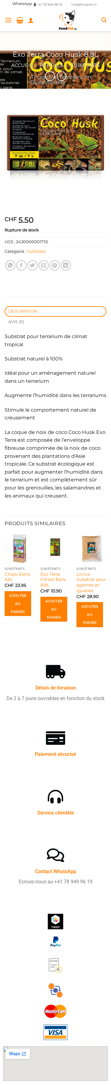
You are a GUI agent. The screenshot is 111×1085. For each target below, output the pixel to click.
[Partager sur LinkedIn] (66, 265)
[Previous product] (61, 76)
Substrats (85, 65)
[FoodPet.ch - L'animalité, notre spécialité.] (68, 20)
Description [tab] (23, 311)
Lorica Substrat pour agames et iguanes (91, 582)
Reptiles (52, 65)
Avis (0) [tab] (16, 321)
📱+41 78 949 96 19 (47, 4)
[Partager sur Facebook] (21, 265)
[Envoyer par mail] (44, 265)
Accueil (22, 65)
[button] (8, 20)
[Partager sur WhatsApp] (10, 265)
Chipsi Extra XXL (17, 577)
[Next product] (50, 76)
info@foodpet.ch (84, 4)
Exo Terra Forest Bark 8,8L (53, 579)
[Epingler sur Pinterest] (55, 265)
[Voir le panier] (19, 20)
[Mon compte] (31, 20)
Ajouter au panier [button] (17, 603)
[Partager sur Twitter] (32, 265)
